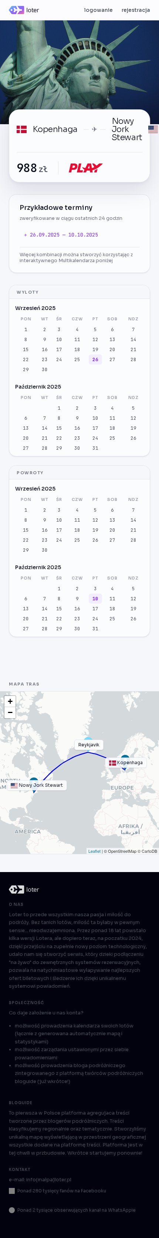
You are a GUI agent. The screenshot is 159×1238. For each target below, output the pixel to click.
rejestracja (136, 10)
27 (112, 359)
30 (45, 369)
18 (77, 349)
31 (95, 448)
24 (59, 359)
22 (26, 359)
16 (45, 349)
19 (95, 349)
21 (133, 349)
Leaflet (94, 851)
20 (112, 349)
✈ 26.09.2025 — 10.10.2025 (61, 234)
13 (112, 339)
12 (95, 339)
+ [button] (10, 701)
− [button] (10, 712)
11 (77, 339)
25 (77, 359)
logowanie (98, 10)
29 (26, 369)
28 (133, 359)
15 (26, 349)
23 (45, 359)
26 (95, 359)
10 (59, 339)
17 (59, 349)
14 (133, 339)
